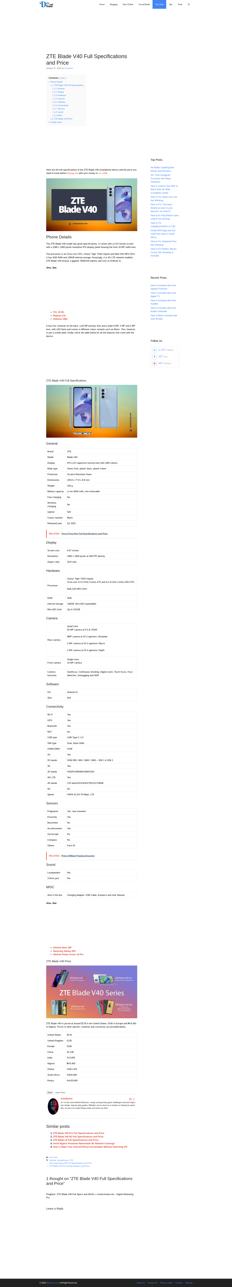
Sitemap (189, 1283)
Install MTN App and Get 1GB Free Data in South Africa (163, 234)
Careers (179, 1283)
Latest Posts (60, 1092)
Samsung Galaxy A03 (64, 951)
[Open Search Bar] (189, 4)
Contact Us (152, 1283)
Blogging (113, 4)
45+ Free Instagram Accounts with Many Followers (161, 178)
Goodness (67, 1098)
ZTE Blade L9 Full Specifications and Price (75, 1140)
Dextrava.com (52, 1283)
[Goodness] (53, 1114)
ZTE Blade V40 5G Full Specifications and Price (78, 1136)
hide (62, 78)
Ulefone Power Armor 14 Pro (68, 954)
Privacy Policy (166, 1283)
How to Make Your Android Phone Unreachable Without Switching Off (90, 1147)
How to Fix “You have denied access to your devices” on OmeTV (162, 208)
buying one (72, 173)
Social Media (144, 4)
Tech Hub (159, 4)
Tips (171, 4)
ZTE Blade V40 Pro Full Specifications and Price (78, 1133)
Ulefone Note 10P (62, 947)
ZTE (71, 1160)
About (50, 1092)
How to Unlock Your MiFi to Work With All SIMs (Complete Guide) (164, 189)
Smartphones (62, 1160)
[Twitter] (133, 1099)
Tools (180, 4)
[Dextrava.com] (47, 4)
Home (102, 4)
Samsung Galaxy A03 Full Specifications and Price (70, 1163)
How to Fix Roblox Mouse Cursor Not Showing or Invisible (163, 252)
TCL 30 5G (58, 312)
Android (52, 1160)
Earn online (128, 4)
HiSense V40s (60, 319)
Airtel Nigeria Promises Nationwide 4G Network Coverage (84, 1143)
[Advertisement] (116, 27)
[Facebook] (130, 1099)
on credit (103, 173)
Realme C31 (59, 315)
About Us (141, 1283)
